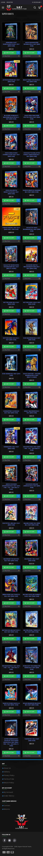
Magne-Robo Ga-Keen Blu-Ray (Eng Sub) (32, 524)
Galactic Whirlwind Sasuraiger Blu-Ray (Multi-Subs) (11, 266)
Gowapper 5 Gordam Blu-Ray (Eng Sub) (11, 412)
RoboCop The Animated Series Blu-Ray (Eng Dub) (31, 667)
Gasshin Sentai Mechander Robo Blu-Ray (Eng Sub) (32, 266)
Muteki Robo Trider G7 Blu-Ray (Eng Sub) (31, 631)
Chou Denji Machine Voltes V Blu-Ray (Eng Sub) (31, 117)
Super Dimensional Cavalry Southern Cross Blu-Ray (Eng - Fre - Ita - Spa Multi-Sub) (11, 742)
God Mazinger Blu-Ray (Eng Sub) (31, 339)
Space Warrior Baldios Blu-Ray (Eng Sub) (32, 704)
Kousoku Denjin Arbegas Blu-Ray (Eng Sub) (31, 485)
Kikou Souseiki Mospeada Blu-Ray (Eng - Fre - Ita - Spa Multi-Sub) (11, 486)
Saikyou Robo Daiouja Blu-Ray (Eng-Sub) (11, 704)
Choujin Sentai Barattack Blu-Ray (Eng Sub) (11, 192)
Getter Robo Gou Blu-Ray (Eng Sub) (11, 339)
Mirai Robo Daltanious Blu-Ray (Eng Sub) (11, 595)
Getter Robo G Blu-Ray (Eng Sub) (31, 303)
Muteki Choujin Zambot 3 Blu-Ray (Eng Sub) (32, 595)
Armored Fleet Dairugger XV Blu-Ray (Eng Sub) (11, 44)
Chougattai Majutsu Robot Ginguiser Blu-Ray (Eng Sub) (32, 154)
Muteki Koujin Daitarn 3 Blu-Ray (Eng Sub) (11, 631)
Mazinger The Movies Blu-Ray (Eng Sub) (11, 560)
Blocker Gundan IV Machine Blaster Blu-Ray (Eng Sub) (11, 117)
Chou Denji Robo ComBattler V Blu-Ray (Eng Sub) (11, 154)
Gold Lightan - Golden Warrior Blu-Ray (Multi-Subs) (31, 375)
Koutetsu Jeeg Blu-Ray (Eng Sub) (11, 524)
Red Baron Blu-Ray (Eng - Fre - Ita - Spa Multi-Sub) (11, 667)
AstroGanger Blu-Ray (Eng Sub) (11, 81)
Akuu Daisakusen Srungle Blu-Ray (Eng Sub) (32, 44)
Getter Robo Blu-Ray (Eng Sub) (11, 303)
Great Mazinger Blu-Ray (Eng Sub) (32, 412)
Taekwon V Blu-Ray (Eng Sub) (31, 740)
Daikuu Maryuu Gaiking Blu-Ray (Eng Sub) (32, 191)
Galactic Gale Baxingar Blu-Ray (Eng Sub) (31, 229)
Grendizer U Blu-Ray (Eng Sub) (11, 447)
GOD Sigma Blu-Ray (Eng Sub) (11, 374)
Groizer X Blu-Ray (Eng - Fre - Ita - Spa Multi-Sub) (31, 448)
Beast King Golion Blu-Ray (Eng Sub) (31, 81)
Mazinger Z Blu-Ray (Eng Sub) (31, 560)
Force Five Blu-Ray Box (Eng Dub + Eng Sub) (11, 228)
